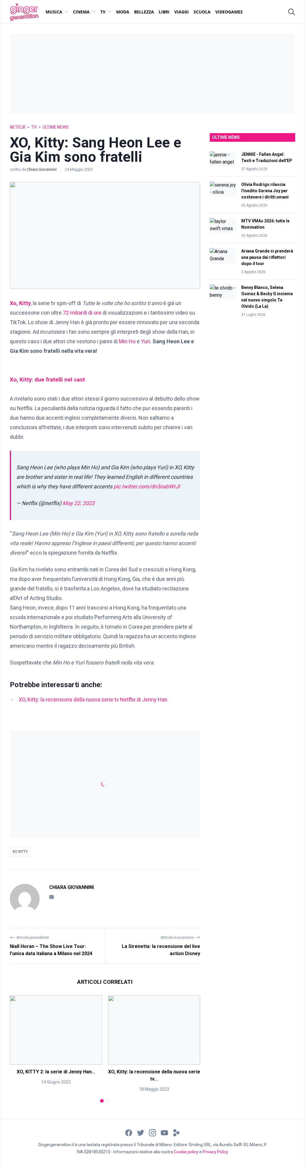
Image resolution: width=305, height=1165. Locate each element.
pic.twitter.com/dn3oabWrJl (146, 486)
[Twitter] (140, 1132)
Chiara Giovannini (42, 169)
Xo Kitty (20, 851)
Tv (102, 12)
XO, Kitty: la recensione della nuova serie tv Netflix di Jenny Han (93, 699)
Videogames (229, 12)
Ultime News (56, 127)
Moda (122, 12)
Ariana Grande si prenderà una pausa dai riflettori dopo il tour (267, 257)
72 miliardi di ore (82, 313)
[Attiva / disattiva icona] (291, 12)
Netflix (17, 127)
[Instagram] (152, 1132)
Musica (54, 12)
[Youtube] (164, 1132)
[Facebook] (128, 1132)
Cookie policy (186, 1151)
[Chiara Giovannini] (25, 899)
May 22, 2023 (78, 503)
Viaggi (181, 12)
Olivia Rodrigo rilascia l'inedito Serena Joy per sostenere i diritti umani (265, 190)
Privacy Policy (215, 1151)
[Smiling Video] (176, 1132)
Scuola (202, 12)
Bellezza (144, 12)
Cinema (81, 12)
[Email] (51, 897)
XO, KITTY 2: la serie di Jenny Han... (56, 1072)
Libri (164, 12)
